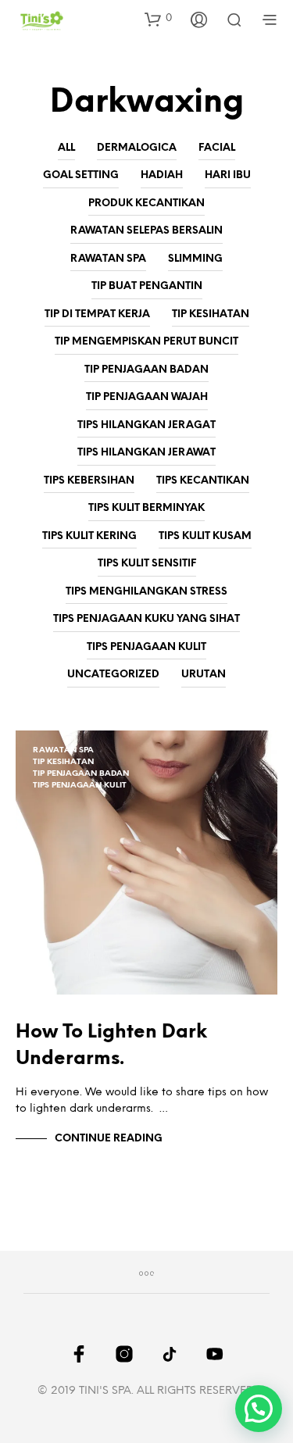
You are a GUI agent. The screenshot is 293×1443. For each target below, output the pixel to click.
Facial (216, 148)
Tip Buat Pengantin (146, 286)
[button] (158, 19)
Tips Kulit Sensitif (147, 564)
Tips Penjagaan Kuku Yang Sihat (146, 619)
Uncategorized (113, 675)
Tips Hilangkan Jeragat (146, 425)
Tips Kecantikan (202, 481)
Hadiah (162, 175)
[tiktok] (169, 1354)
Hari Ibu (228, 175)
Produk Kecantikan (146, 203)
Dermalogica (137, 148)
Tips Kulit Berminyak (146, 508)
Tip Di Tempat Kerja (97, 314)
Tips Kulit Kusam (205, 536)
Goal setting (81, 175)
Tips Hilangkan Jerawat (146, 453)
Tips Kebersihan (89, 481)
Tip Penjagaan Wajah (147, 397)
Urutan (203, 675)
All (66, 148)
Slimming (195, 259)
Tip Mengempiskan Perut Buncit (146, 342)
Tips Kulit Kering (89, 536)
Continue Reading (109, 1139)
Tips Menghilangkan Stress (146, 592)
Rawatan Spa (108, 259)
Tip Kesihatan (210, 314)
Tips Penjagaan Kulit (146, 647)
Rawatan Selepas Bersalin (146, 231)
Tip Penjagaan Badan (146, 370)
